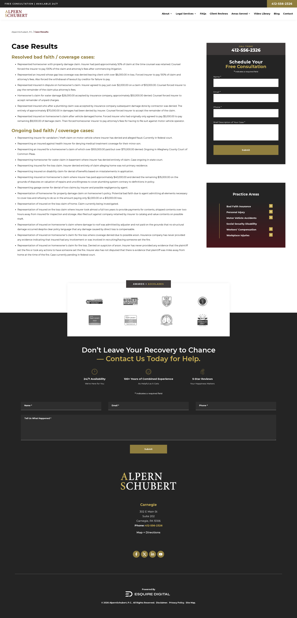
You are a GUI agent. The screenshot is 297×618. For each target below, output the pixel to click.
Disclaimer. (162, 602)
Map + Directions (148, 532)
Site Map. (191, 602)
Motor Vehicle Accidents (241, 218)
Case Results (41, 32)
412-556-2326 (282, 3)
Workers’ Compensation (241, 229)
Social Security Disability (241, 223)
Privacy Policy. (177, 602)
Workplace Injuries (237, 235)
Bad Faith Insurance (238, 206)
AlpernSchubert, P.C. (22, 32)
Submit (246, 150)
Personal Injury (235, 212)
